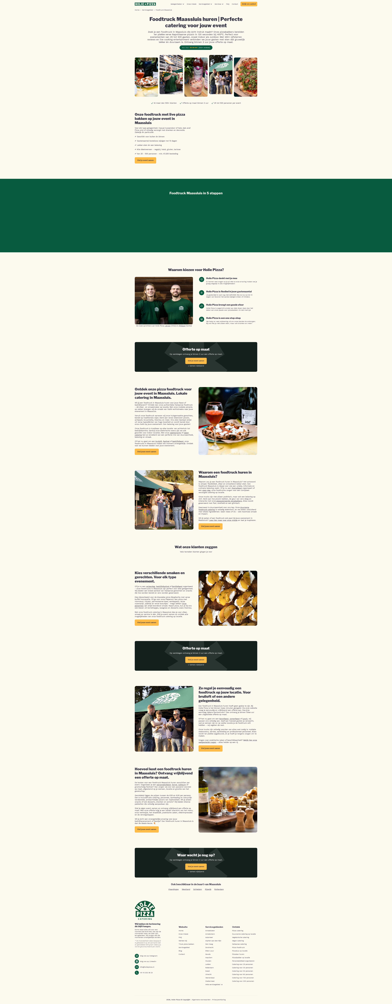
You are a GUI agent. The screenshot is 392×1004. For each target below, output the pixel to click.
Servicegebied (184, 947)
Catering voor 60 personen (242, 974)
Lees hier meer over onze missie (223, 520)
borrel (174, 785)
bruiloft (158, 441)
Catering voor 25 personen (242, 964)
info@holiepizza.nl (147, 967)
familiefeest (177, 586)
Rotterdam (219, 889)
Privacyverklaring (219, 1000)
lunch (245, 719)
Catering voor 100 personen (243, 978)
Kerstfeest (224, 719)
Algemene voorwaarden (201, 1000)
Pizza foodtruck (238, 947)
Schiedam (197, 889)
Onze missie (183, 934)
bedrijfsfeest (177, 441)
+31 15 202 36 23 (146, 973)
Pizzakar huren (238, 954)
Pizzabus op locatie (239, 951)
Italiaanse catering (239, 944)
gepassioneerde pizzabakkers (229, 501)
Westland (186, 889)
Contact (182, 954)
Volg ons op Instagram (148, 956)
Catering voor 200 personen (243, 981)
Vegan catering (238, 941)
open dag (206, 490)
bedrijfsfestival (162, 586)
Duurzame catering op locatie (244, 934)
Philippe (182, 326)
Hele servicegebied (212, 984)
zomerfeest (235, 719)
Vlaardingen (173, 889)
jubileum (182, 785)
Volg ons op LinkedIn (148, 961)
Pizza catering (237, 931)
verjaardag (150, 586)
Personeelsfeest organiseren (243, 961)
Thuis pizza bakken (186, 944)
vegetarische (175, 433)
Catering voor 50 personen (242, 971)
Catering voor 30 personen (242, 968)
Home (181, 931)
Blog (180, 951)
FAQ (180, 937)
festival (166, 441)
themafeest (237, 488)
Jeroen (167, 326)
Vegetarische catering (240, 937)
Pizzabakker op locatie (241, 958)
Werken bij (183, 941)
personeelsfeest (164, 785)
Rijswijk (208, 889)
